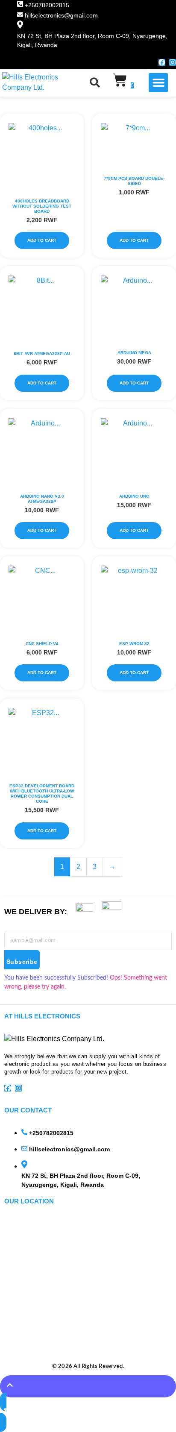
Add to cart (41, 240)
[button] (95, 82)
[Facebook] (161, 62)
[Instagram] (172, 62)
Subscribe (22, 961)
